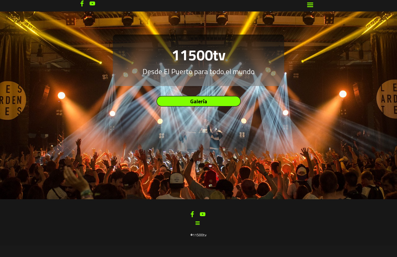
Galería (198, 101)
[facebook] (82, 3)
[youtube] (92, 3)
